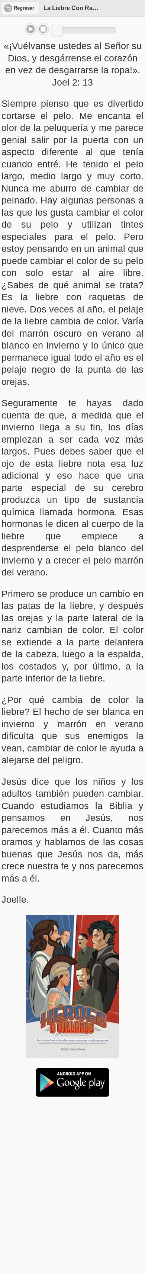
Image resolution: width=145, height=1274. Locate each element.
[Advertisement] (72, 1160)
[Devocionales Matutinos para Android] (72, 1094)
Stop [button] (43, 29)
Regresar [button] (24, 8)
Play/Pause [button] (30, 29)
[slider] (57, 30)
